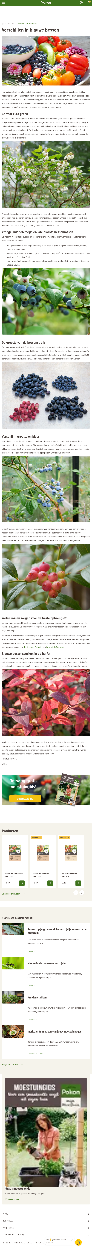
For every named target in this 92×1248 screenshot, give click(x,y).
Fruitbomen (29, 647)
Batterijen (39, 647)
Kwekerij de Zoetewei (55, 647)
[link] (15, 861)
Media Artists (40, 1243)
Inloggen (82, 2)
